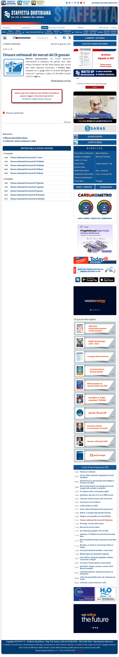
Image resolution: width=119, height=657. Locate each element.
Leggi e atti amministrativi (33, 32)
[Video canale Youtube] (81, 3)
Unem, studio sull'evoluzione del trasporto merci (96, 509)
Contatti (113, 27)
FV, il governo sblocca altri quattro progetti (94, 491)
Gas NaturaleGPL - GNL (93, 32)
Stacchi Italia (79, 167)
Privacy (80, 650)
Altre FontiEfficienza (107, 32)
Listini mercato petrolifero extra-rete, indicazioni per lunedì (98, 578)
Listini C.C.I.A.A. (80, 160)
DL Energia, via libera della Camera (92, 524)
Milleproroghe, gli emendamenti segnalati (94, 554)
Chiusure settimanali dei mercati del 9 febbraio (26, 169)
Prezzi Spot (78, 181)
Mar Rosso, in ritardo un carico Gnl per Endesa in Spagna (96, 546)
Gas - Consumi (102, 170)
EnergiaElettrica (86, 32)
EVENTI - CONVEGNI (84, 187)
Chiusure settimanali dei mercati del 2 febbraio (26, 173)
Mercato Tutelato (103, 157)
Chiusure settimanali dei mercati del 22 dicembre (27, 199)
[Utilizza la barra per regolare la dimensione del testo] (14, 37)
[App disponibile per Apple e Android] (95, 280)
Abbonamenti (103, 27)
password (26, 28)
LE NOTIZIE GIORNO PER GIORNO (95, 43)
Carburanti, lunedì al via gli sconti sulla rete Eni (96, 499)
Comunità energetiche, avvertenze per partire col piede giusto (96, 573)
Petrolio (77, 32)
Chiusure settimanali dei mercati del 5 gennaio (26, 191)
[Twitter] (75, 3)
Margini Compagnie (82, 157)
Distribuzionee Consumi (67, 32)
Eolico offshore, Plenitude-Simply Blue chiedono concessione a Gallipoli (96, 558)
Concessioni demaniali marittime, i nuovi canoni (96, 550)
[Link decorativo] (85, 57)
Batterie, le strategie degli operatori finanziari (95, 513)
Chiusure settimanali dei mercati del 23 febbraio (27, 161)
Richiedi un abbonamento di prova (36, 99)
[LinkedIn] (67, 3)
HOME (4, 32)
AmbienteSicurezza (114, 32)
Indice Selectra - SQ (104, 163)
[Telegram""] (70, 3)
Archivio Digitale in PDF (106, 59)
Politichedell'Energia (18, 32)
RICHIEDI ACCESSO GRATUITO (104, 3)
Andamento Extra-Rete (84, 174)
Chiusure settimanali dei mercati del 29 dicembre (27, 195)
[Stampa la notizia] (5, 37)
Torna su (67, 122)
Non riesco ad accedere (57, 27)
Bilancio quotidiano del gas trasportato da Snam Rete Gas (98, 541)
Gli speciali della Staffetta (85, 319)
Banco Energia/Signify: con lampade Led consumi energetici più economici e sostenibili (97, 487)
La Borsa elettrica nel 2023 (89, 506)
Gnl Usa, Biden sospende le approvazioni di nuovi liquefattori (97, 476)
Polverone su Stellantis (87, 472)
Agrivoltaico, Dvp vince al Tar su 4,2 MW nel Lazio (96, 495)
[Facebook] (78, 3)
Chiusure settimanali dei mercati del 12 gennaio (27, 187)
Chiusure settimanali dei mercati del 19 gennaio (27, 183)
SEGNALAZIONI (106, 187)
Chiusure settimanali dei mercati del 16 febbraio (27, 165)
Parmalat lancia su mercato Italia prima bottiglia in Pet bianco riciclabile (97, 482)
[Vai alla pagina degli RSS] (84, 3)
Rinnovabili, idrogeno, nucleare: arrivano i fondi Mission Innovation (96, 567)
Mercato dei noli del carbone (16, 137)
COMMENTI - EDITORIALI (95, 38)
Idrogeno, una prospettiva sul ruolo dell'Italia (95, 516)
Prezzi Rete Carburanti (83, 153)
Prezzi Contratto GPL (104, 174)
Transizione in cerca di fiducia (90, 502)
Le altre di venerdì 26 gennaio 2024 (95, 467)
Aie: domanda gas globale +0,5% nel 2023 (94, 531)
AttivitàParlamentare (49, 32)
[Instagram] (72, 3)
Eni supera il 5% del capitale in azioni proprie (95, 563)
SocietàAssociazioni (10, 32)
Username (6, 28)
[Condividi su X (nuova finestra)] (69, 37)
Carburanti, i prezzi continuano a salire (20, 140)
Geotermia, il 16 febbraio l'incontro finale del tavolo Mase (97, 535)
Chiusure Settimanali (12, 44)
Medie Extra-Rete (81, 170)
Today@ (99, 181)
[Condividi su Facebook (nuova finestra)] (64, 37)
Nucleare (100, 32)
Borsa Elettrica (102, 153)
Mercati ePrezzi (56, 32)
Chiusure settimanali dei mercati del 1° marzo (26, 157)
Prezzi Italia (79, 163)
